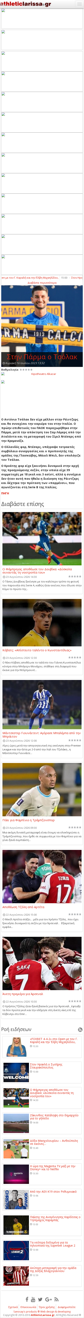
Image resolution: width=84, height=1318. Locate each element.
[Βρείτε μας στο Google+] (48, 1299)
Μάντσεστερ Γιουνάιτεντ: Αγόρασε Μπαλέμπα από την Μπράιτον (41, 734)
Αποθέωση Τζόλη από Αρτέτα (23, 907)
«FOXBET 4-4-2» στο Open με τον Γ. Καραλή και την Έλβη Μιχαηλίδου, (54, 1040)
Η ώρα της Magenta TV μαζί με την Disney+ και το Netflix (52, 1168)
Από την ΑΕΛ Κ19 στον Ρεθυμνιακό (53, 1191)
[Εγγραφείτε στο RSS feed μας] (56, 1299)
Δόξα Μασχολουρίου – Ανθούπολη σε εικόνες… (54, 1142)
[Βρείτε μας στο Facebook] (26, 1299)
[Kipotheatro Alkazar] (42, 373)
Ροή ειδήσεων (16, 1029)
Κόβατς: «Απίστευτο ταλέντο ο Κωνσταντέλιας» (37, 650)
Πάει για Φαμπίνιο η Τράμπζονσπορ (28, 820)
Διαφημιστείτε (67, 1307)
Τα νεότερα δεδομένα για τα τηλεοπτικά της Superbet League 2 (52, 1244)
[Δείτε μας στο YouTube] (33, 1299)
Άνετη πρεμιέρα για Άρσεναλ (22, 994)
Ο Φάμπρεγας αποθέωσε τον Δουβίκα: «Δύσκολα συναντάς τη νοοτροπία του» (37, 570)
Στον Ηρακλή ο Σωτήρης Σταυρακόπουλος (46, 1066)
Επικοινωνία (28, 1307)
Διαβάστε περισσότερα (42, 283)
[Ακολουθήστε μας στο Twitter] (40, 1299)
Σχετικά (13, 1307)
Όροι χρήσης (47, 1307)
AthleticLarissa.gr (43, 1315)
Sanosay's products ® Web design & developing (42, 1311)
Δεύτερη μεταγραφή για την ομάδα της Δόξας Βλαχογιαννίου (53, 1269)
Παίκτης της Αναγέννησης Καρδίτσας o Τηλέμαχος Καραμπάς (55, 1218)
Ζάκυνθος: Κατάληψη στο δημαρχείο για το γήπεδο (54, 1117)
